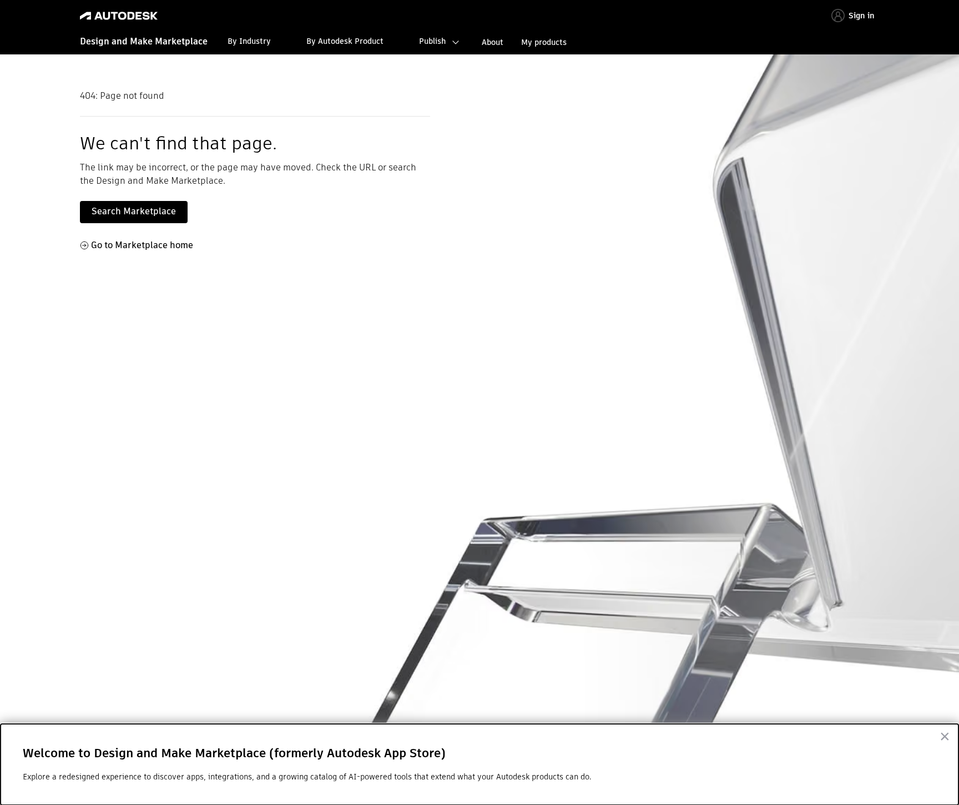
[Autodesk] (119, 16)
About (492, 42)
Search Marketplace (134, 211)
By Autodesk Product (344, 41)
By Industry (249, 41)
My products (544, 42)
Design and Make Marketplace (144, 41)
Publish (432, 41)
